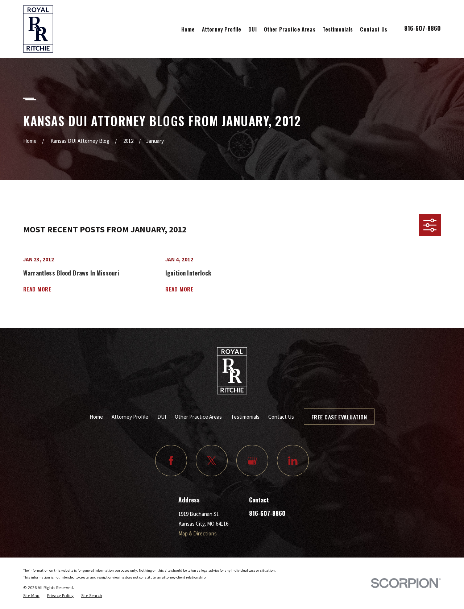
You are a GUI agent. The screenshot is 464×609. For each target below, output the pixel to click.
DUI (161, 416)
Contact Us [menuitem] (373, 29)
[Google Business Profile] (252, 461)
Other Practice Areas (198, 416)
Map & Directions (197, 533)
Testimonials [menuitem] (338, 29)
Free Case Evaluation (339, 417)
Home (96, 416)
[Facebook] (171, 461)
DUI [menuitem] (252, 29)
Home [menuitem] (188, 29)
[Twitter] (212, 461)
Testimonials (245, 416)
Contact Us (281, 416)
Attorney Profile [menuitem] (221, 29)
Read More (37, 289)
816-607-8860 (422, 28)
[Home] (38, 29)
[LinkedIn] (293, 461)
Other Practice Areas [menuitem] (289, 29)
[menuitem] (31, 595)
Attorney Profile (130, 416)
